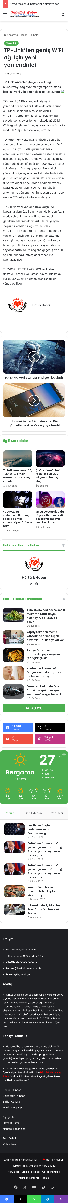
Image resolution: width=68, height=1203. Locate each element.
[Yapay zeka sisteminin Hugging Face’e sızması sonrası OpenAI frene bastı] (17, 499)
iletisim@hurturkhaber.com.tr (23, 968)
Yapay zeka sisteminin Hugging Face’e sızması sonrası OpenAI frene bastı (17, 519)
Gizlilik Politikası (30, 1171)
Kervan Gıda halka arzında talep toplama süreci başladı (43, 891)
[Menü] (5, 16)
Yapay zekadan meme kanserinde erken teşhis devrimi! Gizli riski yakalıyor (45, 636)
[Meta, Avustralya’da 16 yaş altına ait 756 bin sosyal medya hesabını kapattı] (50, 499)
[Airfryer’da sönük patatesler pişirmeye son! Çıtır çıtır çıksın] (13, 655)
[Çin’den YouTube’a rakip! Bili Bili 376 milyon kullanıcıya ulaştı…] (50, 458)
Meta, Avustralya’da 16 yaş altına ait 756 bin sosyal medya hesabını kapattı (50, 517)
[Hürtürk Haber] (24, 14)
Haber (23, 34)
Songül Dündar (12, 1089)
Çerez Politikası (51, 1171)
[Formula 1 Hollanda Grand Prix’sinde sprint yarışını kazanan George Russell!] (13, 691)
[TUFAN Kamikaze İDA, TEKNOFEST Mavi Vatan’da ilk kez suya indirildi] (17, 458)
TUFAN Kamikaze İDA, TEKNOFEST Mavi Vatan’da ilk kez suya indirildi (17, 475)
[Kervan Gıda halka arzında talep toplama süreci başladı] (14, 891)
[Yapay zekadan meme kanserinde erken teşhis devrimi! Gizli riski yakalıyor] (13, 637)
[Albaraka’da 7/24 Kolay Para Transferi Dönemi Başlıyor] (14, 909)
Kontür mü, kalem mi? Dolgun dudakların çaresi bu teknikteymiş (44, 672)
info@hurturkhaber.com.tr (21, 961)
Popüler (10, 813)
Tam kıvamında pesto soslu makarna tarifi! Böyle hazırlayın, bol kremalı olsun (46, 616)
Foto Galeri (9, 1138)
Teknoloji (34, 34)
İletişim (45, 1177)
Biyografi (8, 1117)
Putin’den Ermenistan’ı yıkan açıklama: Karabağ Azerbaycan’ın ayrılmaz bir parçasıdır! (45, 849)
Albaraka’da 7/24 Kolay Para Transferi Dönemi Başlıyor (44, 909)
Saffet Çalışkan (12, 1101)
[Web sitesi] (31, 584)
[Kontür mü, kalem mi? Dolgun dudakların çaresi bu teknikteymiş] (13, 673)
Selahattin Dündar (14, 1095)
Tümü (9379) (34, 708)
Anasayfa (12, 34)
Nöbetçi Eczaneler (14, 1128)
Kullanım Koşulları (29, 1177)
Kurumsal (13, 1171)
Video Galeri (10, 1144)
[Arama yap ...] (63, 16)
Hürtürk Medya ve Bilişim (26, 1165)
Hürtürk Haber (34, 577)
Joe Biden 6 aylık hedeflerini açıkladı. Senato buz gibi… (41, 829)
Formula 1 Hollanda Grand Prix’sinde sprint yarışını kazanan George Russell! (44, 690)
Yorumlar (57, 813)
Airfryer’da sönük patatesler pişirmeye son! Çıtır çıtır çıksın (44, 654)
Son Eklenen (33, 813)
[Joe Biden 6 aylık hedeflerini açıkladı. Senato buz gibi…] (14, 829)
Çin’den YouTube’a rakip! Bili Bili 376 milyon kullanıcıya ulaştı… (48, 475)
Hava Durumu (11, 1122)
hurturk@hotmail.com (19, 974)
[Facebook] (10, 324)
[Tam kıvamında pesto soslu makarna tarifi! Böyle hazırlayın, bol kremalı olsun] (13, 615)
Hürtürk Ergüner (12, 1107)
